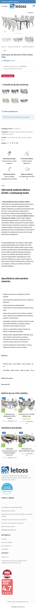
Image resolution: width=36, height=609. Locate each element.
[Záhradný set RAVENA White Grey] (26, 405)
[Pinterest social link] (12, 143)
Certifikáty (4, 549)
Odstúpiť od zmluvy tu (8, 530)
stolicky (12, 137)
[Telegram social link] (17, 143)
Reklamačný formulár (8, 526)
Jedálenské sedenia (28, 46)
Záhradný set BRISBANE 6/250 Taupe (9, 416)
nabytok (28, 137)
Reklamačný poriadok (8, 511)
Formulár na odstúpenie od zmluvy (12, 523)
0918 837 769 (16, 563)
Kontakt (4, 539)
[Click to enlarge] (5, 32)
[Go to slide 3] (16, 33)
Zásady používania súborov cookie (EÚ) (13, 519)
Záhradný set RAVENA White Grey (27, 415)
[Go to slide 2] (14, 33)
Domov (3, 46)
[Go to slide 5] (19, 33)
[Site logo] (18, 6)
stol (8, 137)
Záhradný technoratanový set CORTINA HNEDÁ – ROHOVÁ (9, 452)
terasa (24, 137)
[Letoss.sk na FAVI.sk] (18, 574)
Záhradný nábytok (14, 46)
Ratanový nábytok (26, 132)
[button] (3, 23)
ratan (3, 140)
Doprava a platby (6, 542)
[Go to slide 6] (21, 33)
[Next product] (7, 51)
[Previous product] (2, 51)
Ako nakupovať (6, 546)
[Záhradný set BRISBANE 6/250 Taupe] (9, 405)
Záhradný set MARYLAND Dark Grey (26, 450)
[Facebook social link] (8, 143)
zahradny (18, 137)
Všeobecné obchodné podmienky (11, 507)
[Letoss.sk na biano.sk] (18, 587)
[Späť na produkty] (5, 51)
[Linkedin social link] (15, 143)
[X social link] (10, 143)
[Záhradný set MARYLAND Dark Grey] (26, 439)
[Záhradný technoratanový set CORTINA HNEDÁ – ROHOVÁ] (9, 439)
